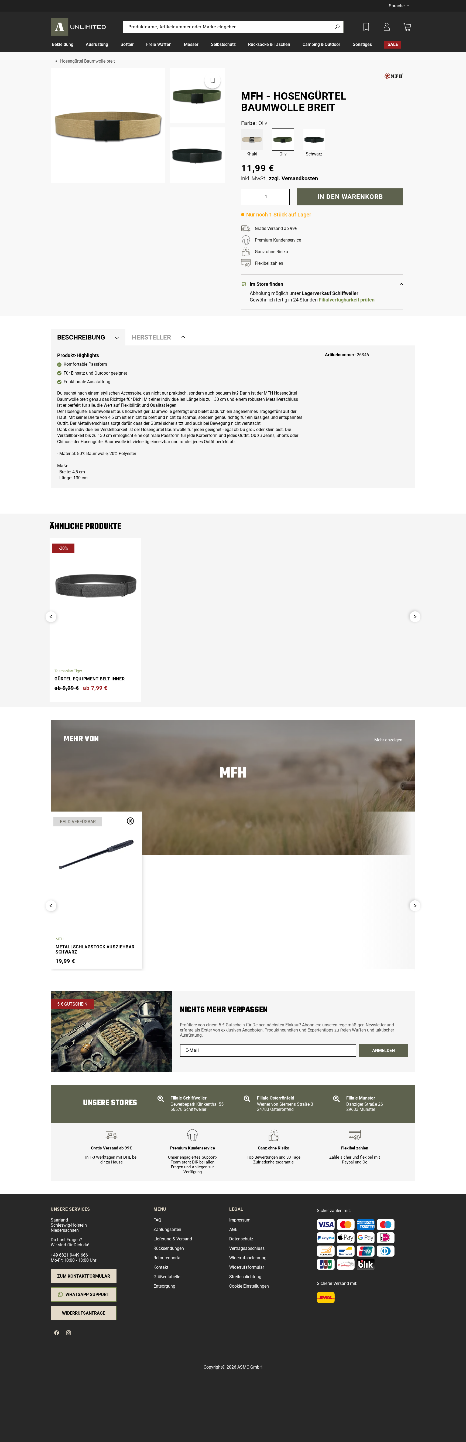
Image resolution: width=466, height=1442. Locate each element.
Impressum (240, 1220)
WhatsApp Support (87, 1294)
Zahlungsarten (167, 1229)
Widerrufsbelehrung (247, 1257)
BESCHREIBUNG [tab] (81, 337)
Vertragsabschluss (247, 1248)
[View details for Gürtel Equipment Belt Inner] (95, 586)
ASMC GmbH (249, 1367)
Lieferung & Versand (172, 1238)
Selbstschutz (223, 44)
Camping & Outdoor (321, 44)
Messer (191, 44)
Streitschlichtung (245, 1276)
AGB (233, 1229)
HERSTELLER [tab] (151, 337)
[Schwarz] (314, 139)
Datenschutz (241, 1238)
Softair (127, 44)
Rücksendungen (168, 1248)
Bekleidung (62, 44)
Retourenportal (167, 1257)
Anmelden (383, 1050)
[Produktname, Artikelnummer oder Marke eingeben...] (337, 27)
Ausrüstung (97, 44)
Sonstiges (362, 44)
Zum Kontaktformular (83, 1276)
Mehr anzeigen (388, 739)
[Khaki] (252, 139)
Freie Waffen (159, 44)
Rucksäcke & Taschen (269, 44)
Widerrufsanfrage (83, 1313)
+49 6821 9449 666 (69, 1255)
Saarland (59, 1220)
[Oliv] (283, 139)
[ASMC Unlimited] (79, 27)
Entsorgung (164, 1286)
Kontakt (160, 1267)
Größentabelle (166, 1276)
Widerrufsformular (246, 1267)
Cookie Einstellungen (249, 1286)
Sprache (397, 5)
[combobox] (233, 27)
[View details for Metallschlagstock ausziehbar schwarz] (96, 854)
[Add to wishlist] (366, 27)
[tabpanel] (233, 416)
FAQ (157, 1220)
